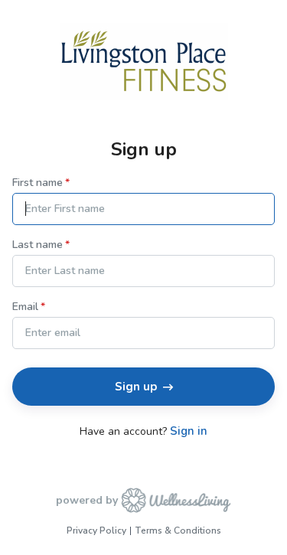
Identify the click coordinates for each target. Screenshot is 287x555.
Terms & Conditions (178, 530)
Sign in (188, 431)
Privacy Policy (96, 530)
